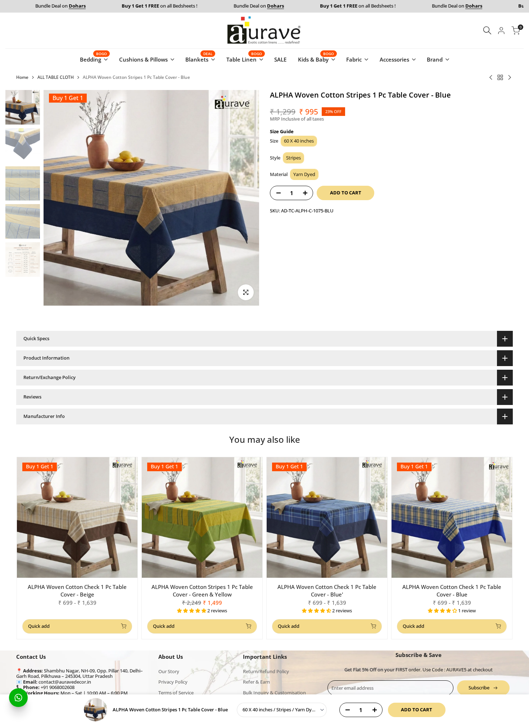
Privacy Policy (172, 682)
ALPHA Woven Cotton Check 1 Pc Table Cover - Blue (451, 590)
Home (22, 77)
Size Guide (282, 131)
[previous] (58, 198)
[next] (245, 198)
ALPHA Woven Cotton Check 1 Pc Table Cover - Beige (77, 590)
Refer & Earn (256, 682)
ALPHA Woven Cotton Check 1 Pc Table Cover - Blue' (326, 590)
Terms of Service (176, 692)
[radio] (299, 141)
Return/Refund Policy (266, 671)
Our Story (168, 671)
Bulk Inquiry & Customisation (274, 692)
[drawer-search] (487, 30)
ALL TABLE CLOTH (55, 77)
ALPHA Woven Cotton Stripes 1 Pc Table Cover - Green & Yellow (202, 590)
